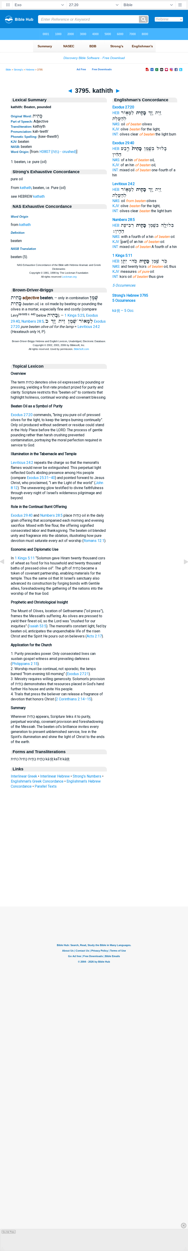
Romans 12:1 (93, 540)
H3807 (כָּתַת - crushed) (57, 151)
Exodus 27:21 (78, 674)
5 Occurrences (123, 285)
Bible (8, 69)
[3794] (5, 572)
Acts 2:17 (94, 636)
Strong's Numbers (87, 776)
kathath (25, 188)
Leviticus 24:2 (88, 326)
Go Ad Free (9, 1232)
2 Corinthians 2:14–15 (73, 699)
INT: (115, 134)
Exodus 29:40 (22, 515)
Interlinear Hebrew (55, 776)
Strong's (18, 69)
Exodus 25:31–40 (41, 478)
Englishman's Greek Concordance (37, 781)
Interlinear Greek (24, 776)
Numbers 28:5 (32, 321)
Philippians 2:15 (25, 664)
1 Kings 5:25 (74, 315)
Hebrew (30, 69)
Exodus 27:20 (22, 415)
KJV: (116, 129)
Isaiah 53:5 (37, 626)
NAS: (116, 124)
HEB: (116, 113)
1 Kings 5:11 (25, 558)
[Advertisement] (94, 879)
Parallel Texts (46, 786)
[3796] (182, 572)
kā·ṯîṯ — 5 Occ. (123, 310)
